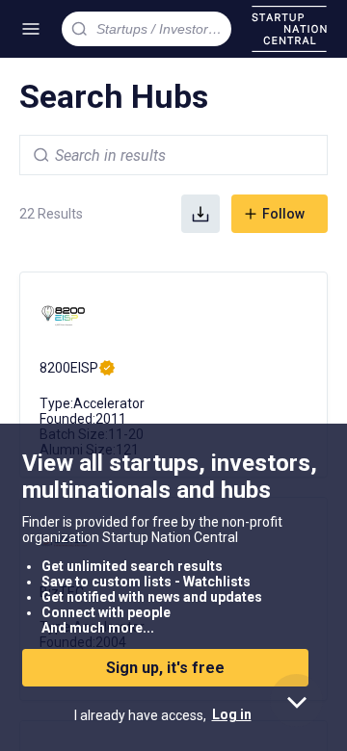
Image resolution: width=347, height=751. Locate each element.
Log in (232, 714)
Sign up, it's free (165, 668)
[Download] (200, 213)
